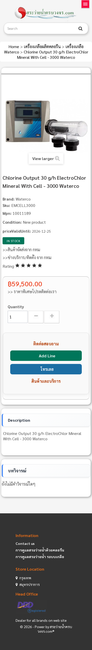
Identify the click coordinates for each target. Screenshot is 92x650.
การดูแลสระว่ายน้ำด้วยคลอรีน (40, 550)
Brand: (9, 198)
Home (14, 46)
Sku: (6, 205)
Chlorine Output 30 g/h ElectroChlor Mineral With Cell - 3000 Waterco (52, 54)
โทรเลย (47, 369)
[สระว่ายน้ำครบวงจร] (46, 13)
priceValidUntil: (17, 231)
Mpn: (7, 213)
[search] (80, 28)
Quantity (16, 306)
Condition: (12, 222)
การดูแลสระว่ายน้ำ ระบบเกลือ (40, 556)
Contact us (25, 543)
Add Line (47, 355)
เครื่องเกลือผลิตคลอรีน (43, 46)
